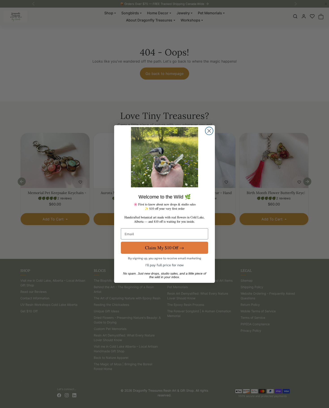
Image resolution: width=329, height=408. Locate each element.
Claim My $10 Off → (164, 248)
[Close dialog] (209, 131)
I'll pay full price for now (164, 265)
